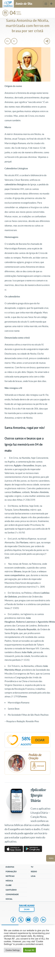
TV (32, 867)
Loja (33, 876)
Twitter (20, 920)
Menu (46, 4)
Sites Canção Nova (51, 4)
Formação (11, 872)
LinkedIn (43, 920)
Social (9, 899)
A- (14, 41)
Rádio (34, 872)
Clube (8, 885)
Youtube (28, 920)
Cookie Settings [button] (13, 950)
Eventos (10, 867)
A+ (7, 41)
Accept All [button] (29, 950)
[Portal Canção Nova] (8, 4)
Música (9, 881)
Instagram (35, 920)
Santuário (11, 890)
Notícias (10, 876)
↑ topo (50, 858)
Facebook (13, 920)
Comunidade (12, 894)
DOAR (26, 909)
